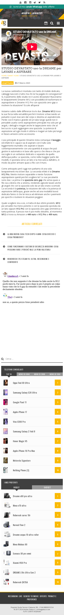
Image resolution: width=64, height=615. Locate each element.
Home (3, 75)
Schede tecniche (31, 596)
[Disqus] (32, 308)
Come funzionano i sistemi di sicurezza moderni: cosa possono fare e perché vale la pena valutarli (32, 248)
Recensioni (13, 596)
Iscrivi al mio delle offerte (32, 6)
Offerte (43, 596)
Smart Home (13, 75)
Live (20, 596)
